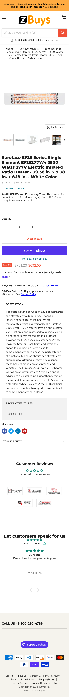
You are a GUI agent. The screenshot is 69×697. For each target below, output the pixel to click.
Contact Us (35, 675)
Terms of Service (19, 683)
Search (9, 675)
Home (9, 48)
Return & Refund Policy (23, 679)
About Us (21, 675)
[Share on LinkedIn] (18, 431)
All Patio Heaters (29, 48)
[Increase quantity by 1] (32, 226)
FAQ (56, 683)
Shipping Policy (46, 679)
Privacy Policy (52, 675)
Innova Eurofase (15, 188)
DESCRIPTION (14, 304)
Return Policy (28, 294)
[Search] (62, 33)
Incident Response (40, 683)
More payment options (34, 258)
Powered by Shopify (34, 690)
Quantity (6, 219)
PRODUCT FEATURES (19, 403)
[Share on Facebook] (4, 431)
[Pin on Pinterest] (24, 431)
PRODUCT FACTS (16, 414)
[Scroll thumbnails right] (64, 140)
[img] (34, 540)
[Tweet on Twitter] (11, 431)
